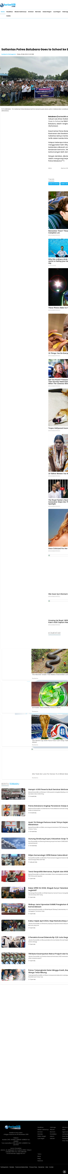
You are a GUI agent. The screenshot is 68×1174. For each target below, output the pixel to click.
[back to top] (64, 1172)
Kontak (51, 1167)
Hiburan (52, 1129)
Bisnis (39, 1156)
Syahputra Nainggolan (8, 54)
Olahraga (53, 1127)
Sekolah (52, 1138)
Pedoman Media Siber (21, 1167)
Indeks (8, 16)
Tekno (39, 1154)
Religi (39, 1158)
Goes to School (54, 121)
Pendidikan (53, 1134)
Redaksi (12, 1167)
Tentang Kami (4, 1167)
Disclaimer (41, 1167)
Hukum (52, 1136)
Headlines (9, 12)
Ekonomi (52, 1132)
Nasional (40, 1161)
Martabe (38, 12)
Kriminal (30, 12)
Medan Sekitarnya (20, 12)
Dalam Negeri (47, 12)
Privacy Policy (33, 1167)
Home (3, 12)
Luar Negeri (57, 12)
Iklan (47, 1167)
